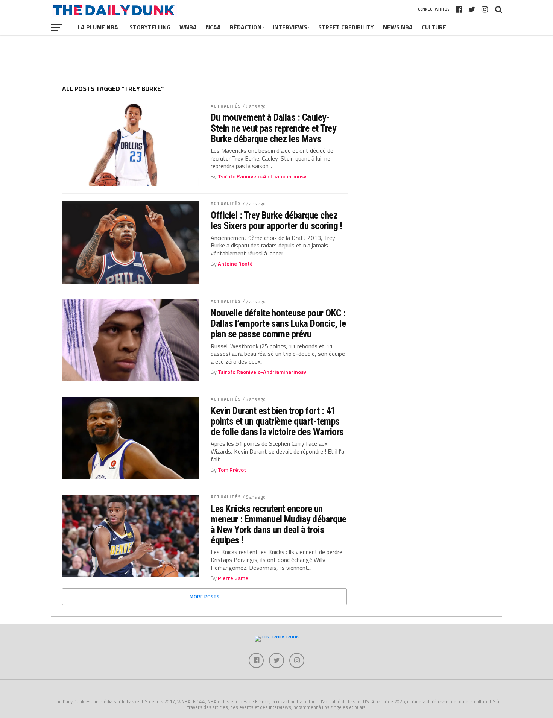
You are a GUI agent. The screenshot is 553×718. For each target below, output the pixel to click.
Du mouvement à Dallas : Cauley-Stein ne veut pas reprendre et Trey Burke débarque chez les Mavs (273, 128)
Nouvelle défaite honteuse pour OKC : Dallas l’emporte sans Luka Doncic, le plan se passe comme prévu (278, 323)
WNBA (188, 27)
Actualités (226, 105)
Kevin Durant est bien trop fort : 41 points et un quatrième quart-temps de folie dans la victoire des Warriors (277, 421)
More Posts (204, 596)
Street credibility (346, 27)
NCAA (213, 27)
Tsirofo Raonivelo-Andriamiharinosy (262, 176)
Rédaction (245, 27)
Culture (434, 27)
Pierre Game (233, 578)
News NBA (398, 27)
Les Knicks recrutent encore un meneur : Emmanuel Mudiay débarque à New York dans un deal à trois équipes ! (278, 524)
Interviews (290, 27)
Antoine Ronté (235, 264)
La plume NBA (98, 27)
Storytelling (149, 27)
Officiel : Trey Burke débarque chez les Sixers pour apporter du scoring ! (276, 220)
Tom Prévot (232, 470)
